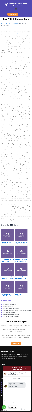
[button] (16, 8)
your (18, 33)
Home (2, 23)
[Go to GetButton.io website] (4, 410)
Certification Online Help (12, 23)
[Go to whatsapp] (4, 407)
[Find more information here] (16, 388)
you (5, 33)
